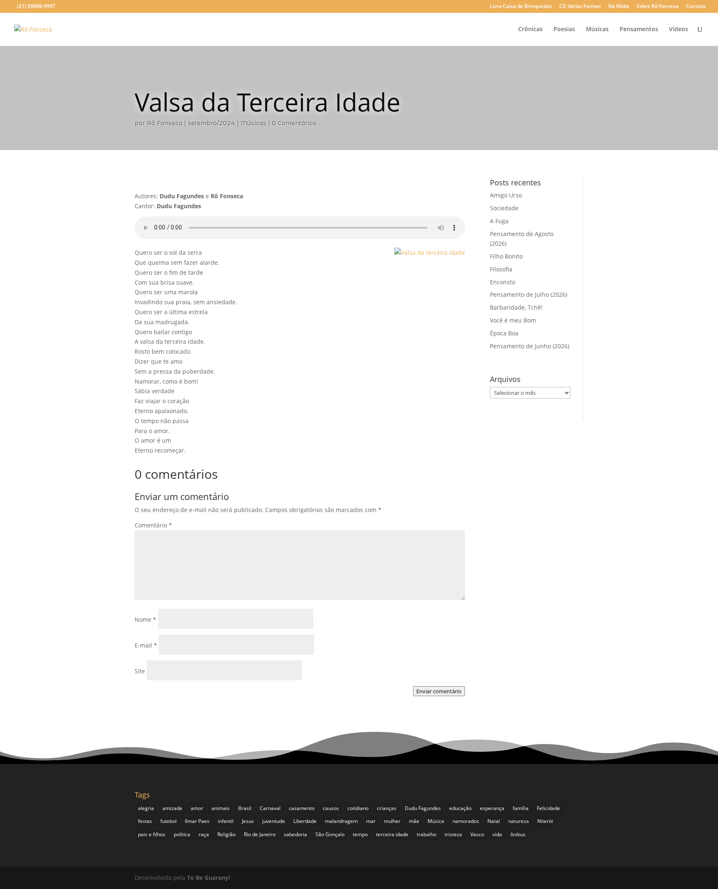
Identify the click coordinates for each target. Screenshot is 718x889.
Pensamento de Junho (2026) (529, 346)
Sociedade (504, 208)
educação (460, 808)
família (521, 808)
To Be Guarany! (208, 878)
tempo (360, 834)
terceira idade (392, 834)
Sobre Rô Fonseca (658, 7)
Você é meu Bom (513, 320)
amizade (172, 808)
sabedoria (295, 834)
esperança (492, 808)
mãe (414, 821)
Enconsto (502, 282)
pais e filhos (151, 834)
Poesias (564, 29)
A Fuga (499, 221)
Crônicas (530, 29)
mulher (392, 821)
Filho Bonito (506, 256)
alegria (146, 808)
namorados (465, 821)
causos (331, 808)
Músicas (597, 29)
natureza (518, 821)
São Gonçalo (329, 834)
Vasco (477, 834)
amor (197, 808)
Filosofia (501, 269)
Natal (493, 821)
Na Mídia (618, 7)
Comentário (153, 525)
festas (145, 821)
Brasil (244, 808)
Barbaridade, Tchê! (516, 307)
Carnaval (270, 808)
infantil (226, 821)
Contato (696, 7)
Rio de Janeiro (259, 834)
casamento (302, 808)
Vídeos (678, 29)
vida (497, 834)
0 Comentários (294, 123)
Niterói (545, 821)
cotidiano (358, 808)
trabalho (426, 834)
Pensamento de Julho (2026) (528, 294)
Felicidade (548, 808)
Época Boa (504, 333)
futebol (168, 821)
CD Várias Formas (580, 7)
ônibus (518, 834)
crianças (386, 808)
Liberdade (305, 821)
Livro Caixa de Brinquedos (521, 7)
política (182, 834)
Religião (226, 834)
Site (140, 671)
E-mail (146, 645)
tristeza (453, 834)
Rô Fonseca (164, 123)
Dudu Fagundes (423, 808)
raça (204, 834)
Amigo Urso (506, 195)
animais (220, 808)
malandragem (341, 821)
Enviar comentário (439, 691)
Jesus (248, 821)
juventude (273, 821)
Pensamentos (639, 29)
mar (371, 821)
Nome (145, 619)
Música (436, 821)
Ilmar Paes (197, 821)
